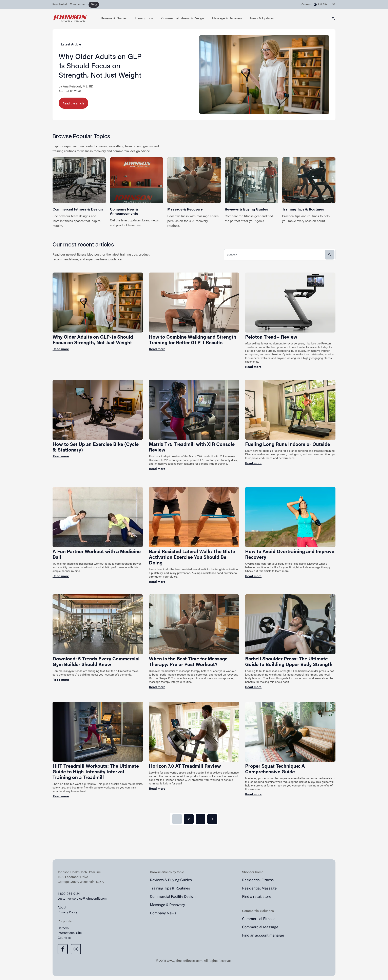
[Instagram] (76, 949)
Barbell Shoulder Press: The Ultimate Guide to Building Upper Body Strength (288, 661)
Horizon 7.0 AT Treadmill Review (185, 765)
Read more (61, 348)
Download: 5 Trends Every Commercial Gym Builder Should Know (96, 661)
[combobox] (279, 254)
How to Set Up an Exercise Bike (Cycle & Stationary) (96, 446)
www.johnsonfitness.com (184, 960)
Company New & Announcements (124, 211)
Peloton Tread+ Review (271, 336)
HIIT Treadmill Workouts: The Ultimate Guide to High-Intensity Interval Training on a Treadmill (96, 771)
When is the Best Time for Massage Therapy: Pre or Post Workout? (188, 661)
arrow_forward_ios (212, 819)
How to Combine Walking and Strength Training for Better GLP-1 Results (192, 339)
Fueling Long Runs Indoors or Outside (287, 443)
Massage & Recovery (227, 18)
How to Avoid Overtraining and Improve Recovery (289, 554)
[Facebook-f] (63, 949)
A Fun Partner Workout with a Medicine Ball (97, 554)
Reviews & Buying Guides (246, 209)
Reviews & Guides (114, 18)
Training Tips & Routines (303, 209)
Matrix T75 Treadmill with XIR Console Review (192, 446)
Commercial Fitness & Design (182, 18)
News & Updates (262, 18)
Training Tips (144, 18)
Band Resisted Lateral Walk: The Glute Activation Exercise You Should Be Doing (192, 557)
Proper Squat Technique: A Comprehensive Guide (275, 768)
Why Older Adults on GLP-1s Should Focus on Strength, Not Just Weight (101, 65)
